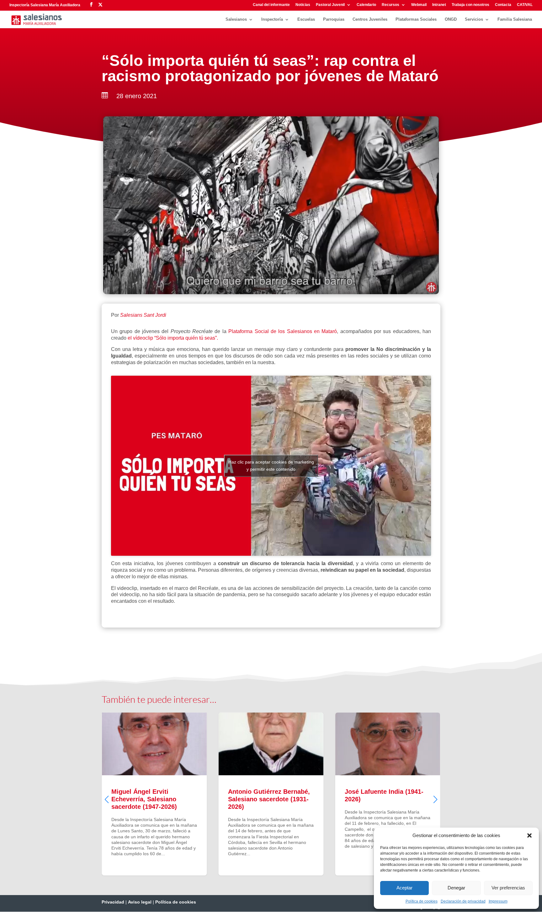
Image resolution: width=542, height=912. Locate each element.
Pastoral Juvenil (330, 5)
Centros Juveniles (370, 19)
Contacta (503, 5)
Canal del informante (271, 5)
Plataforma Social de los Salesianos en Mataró (282, 331)
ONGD (451, 19)
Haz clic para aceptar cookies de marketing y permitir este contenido (271, 465)
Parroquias (333, 19)
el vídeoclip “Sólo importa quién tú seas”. (173, 338)
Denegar (456, 887)
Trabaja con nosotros (470, 5)
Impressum (498, 901)
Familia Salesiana (514, 19)
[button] (529, 835)
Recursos (390, 5)
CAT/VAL (525, 5)
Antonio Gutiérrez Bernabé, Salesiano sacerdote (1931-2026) (271, 794)
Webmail (419, 5)
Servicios (474, 19)
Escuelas (306, 19)
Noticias (302, 5)
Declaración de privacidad (463, 901)
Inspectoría (272, 19)
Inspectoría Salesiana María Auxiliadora (44, 5)
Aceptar (404, 887)
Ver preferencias (508, 887)
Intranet (439, 5)
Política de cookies (422, 901)
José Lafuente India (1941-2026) (387, 794)
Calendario (366, 5)
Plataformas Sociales (416, 19)
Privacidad (113, 901)
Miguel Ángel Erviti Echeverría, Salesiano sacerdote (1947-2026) (154, 794)
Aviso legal (139, 901)
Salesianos (236, 19)
